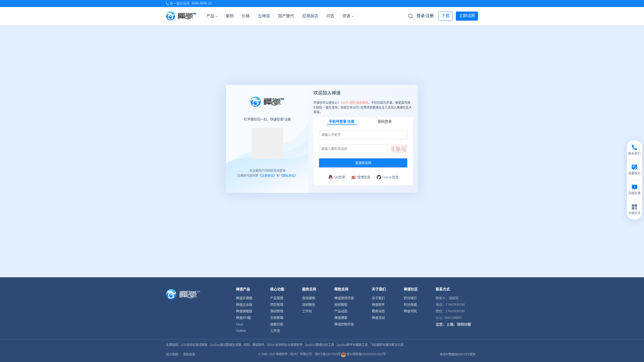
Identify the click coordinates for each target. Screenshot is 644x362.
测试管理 (276, 311)
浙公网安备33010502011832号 (366, 354)
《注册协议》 (267, 175)
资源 (346, 16)
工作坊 (307, 311)
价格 (246, 16)
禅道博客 (340, 318)
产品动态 (340, 311)
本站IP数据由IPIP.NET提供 (457, 354)
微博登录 (363, 177)
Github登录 (390, 177)
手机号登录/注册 (341, 121)
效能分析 (276, 324)
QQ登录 (339, 177)
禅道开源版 (244, 298)
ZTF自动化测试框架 (194, 345)
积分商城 (410, 304)
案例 (230, 16)
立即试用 (467, 16)
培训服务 (308, 304)
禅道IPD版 (243, 318)
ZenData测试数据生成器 (225, 345)
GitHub (241, 331)
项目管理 (276, 304)
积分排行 (410, 298)
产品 (210, 16)
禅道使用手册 (344, 298)
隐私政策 (189, 354)
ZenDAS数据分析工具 (319, 345)
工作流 (275, 331)
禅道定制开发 (344, 324)
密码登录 (385, 121)
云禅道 (264, 16)
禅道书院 (410, 311)
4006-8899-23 (201, 3)
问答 (330, 16)
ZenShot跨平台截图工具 (352, 345)
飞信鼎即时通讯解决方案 (387, 345)
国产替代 (286, 16)
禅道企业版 (244, 304)
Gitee (239, 324)
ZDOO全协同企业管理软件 (285, 345)
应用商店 (310, 16)
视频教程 (340, 304)
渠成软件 (258, 345)
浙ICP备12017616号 (328, 354)
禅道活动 (378, 318)
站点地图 (172, 354)
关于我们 (378, 298)
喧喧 (247, 345)
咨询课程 (308, 298)
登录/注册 (425, 16)
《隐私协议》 (288, 175)
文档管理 (276, 318)
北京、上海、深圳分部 (453, 324)
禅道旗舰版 (244, 311)
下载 (445, 16)
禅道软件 (378, 304)
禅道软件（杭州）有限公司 (294, 354)
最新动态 (378, 311)
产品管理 (276, 298)
